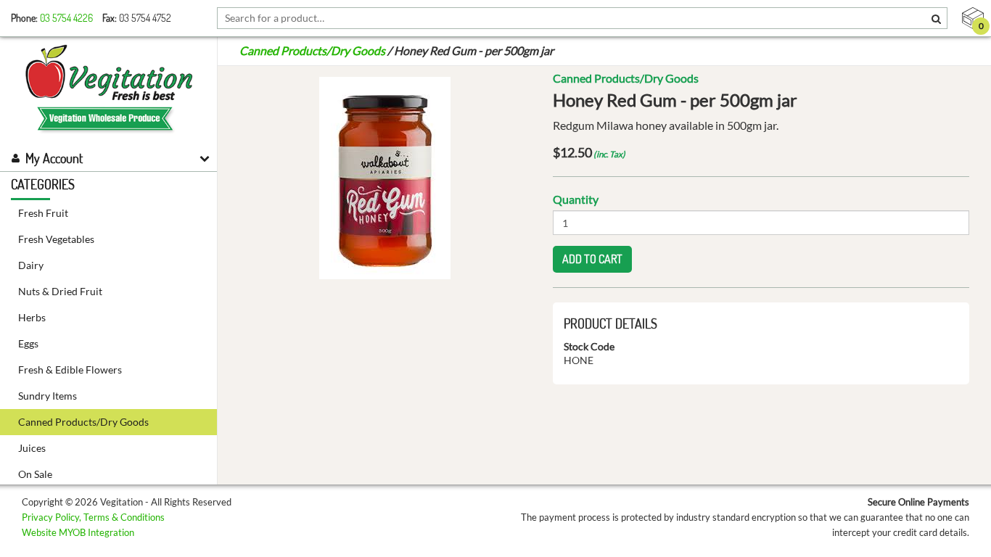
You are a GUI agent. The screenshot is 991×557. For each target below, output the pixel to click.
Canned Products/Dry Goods (83, 422)
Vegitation (109, 90)
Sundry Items (47, 395)
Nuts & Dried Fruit (60, 291)
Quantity (576, 199)
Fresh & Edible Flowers (70, 369)
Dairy (31, 265)
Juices (32, 448)
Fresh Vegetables (56, 239)
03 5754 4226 (66, 18)
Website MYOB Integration (78, 532)
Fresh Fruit (43, 213)
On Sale (35, 474)
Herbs (32, 317)
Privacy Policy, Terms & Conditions (93, 517)
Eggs (28, 343)
